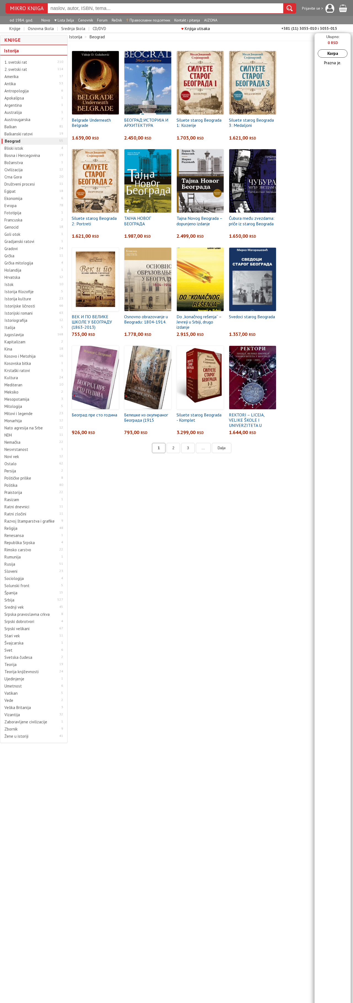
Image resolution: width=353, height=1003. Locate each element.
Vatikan (11, 693)
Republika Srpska (19, 542)
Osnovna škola (41, 28)
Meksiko (11, 392)
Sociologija (14, 578)
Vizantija (12, 714)
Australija (13, 112)
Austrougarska (17, 119)
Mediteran (13, 385)
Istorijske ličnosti (19, 306)
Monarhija (13, 420)
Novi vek (11, 456)
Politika (10, 485)
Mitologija (13, 406)
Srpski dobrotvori (19, 621)
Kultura (11, 377)
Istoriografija (15, 320)
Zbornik (11, 729)
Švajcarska (13, 643)
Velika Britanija (17, 707)
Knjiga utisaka (195, 28)
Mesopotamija (16, 399)
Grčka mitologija (18, 263)
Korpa (332, 53)
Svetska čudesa (18, 657)
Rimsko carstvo (17, 549)
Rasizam (11, 499)
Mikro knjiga (27, 8)
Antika (10, 83)
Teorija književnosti (21, 671)
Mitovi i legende (18, 413)
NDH (8, 435)
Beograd (12, 141)
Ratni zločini (15, 514)
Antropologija (16, 91)
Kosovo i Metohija (20, 356)
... (203, 448)
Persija (10, 471)
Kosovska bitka (17, 363)
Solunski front (17, 585)
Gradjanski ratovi (19, 241)
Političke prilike (17, 478)
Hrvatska (12, 277)
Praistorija (13, 492)
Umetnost (13, 686)
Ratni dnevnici (16, 506)
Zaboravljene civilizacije (25, 722)
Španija (10, 592)
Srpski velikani (17, 628)
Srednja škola (73, 28)
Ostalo (10, 463)
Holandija (12, 270)
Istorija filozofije (19, 291)
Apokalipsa (14, 98)
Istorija (11, 51)
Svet (8, 650)
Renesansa (14, 535)
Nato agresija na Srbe (23, 428)
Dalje (222, 448)
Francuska (13, 220)
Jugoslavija (14, 334)
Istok (9, 284)
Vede (8, 700)
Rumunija (12, 557)
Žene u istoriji (16, 736)
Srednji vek (14, 607)
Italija (9, 327)
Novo (45, 20)
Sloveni (10, 571)
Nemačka (12, 442)
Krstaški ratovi (17, 370)
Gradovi (11, 248)
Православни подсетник (148, 20)
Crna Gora (13, 177)
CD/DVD (99, 28)
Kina (8, 349)
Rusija (9, 564)
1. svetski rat (15, 62)
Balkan (10, 126)
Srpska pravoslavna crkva (27, 614)
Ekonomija (13, 198)
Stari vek (12, 635)
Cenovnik (85, 20)
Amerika (11, 76)
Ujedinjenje (14, 678)
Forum (102, 20)
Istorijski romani (18, 313)
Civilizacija (13, 169)
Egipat (10, 191)
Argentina (13, 105)
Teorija (10, 664)
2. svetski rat (15, 69)
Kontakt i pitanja (187, 20)
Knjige (14, 28)
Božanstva (13, 162)
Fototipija (12, 212)
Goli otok (12, 234)
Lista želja (64, 20)
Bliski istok (13, 148)
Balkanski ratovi (18, 134)
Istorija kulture (17, 298)
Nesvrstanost (16, 449)
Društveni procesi (19, 184)
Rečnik (117, 20)
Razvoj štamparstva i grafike (29, 521)
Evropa (10, 205)
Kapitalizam (14, 341)
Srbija (9, 600)
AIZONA (210, 20)
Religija (10, 528)
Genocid (11, 227)
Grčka (9, 255)
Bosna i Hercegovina (22, 155)
